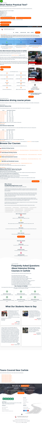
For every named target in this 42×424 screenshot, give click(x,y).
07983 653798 (39, 26)
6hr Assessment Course (3, 111)
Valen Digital (25, 422)
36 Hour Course (2, 118)
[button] (38, 32)
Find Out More (24, 47)
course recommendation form (16, 141)
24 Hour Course (2, 116)
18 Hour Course (2, 132)
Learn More (9, 48)
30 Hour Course (2, 117)
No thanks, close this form (5, 22)
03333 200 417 (34, 26)
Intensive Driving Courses (15, 55)
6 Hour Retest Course (3, 112)
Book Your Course (2, 123)
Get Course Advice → (3, 167)
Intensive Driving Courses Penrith (6, 374)
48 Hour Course (2, 138)
